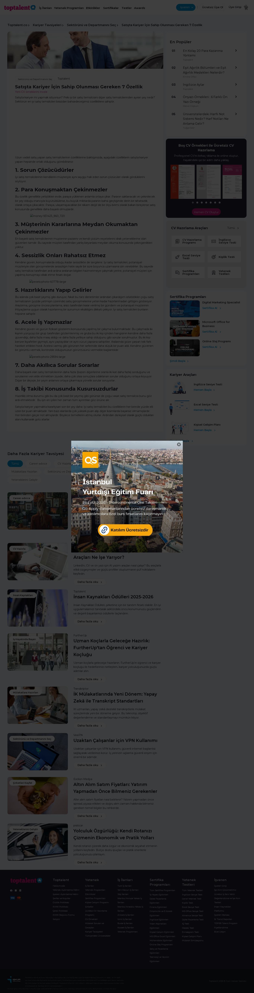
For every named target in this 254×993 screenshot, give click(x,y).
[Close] (179, 444)
